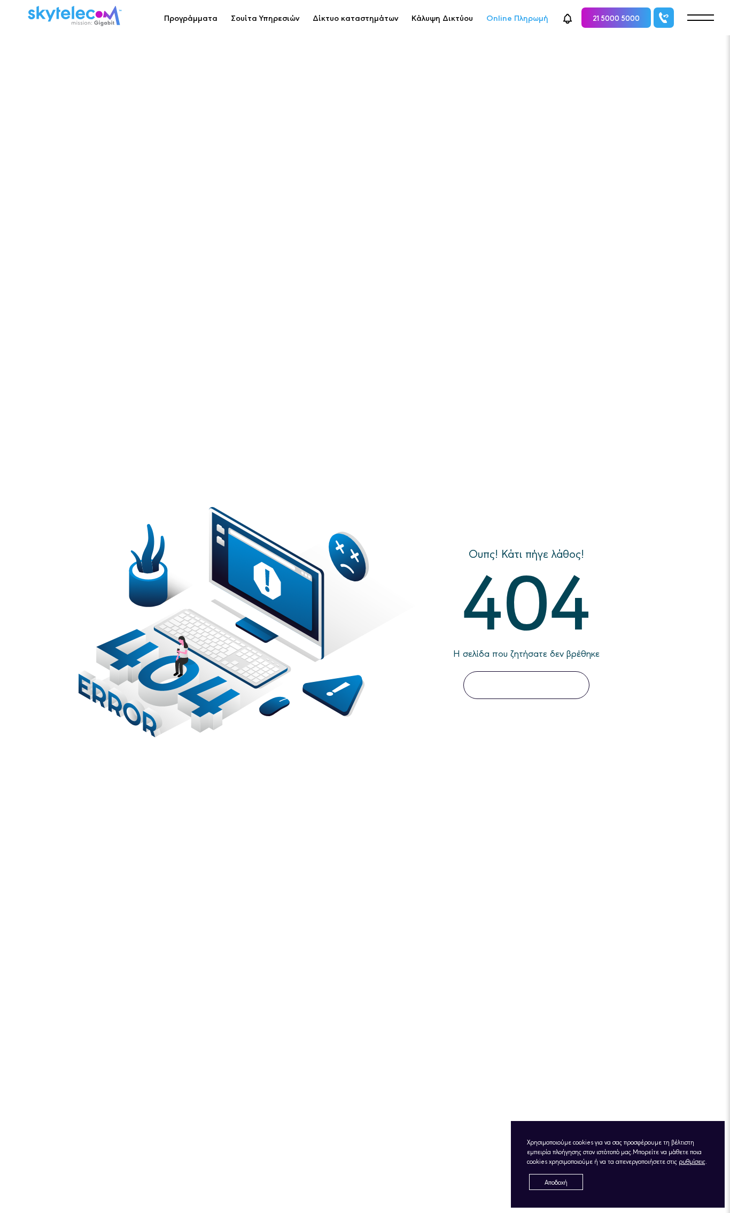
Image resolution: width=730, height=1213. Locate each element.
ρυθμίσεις (692, 1161)
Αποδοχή (556, 1182)
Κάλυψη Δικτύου (442, 17)
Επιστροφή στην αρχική (526, 684)
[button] (567, 17)
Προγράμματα (191, 17)
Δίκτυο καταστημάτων (355, 17)
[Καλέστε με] (664, 17)
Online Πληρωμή (517, 17)
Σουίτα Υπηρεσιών (265, 17)
